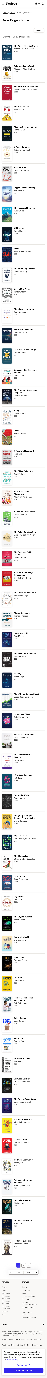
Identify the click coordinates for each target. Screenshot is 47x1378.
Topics (24, 1287)
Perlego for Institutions (6, 1302)
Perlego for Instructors (6, 1297)
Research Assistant (29, 1317)
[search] (43, 4)
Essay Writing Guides (27, 1313)
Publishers (26, 1290)
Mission (20, 1345)
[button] (18, 1265)
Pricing (4, 1287)
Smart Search (37, 1345)
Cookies (27, 1345)
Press (4, 1314)
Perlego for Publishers (6, 1307)
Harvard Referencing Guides (29, 1303)
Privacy (4, 1339)
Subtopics (37, 1339)
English (38, 30)
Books (29, 1339)
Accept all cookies (23, 1370)
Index (24, 1293)
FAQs (4, 1290)
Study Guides (27, 1299)
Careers (5, 1311)
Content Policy (20, 1340)
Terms (11, 1339)
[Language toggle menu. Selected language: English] (38, 4)
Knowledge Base (28, 1296)
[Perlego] (11, 4)
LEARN (4, 1324)
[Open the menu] (3, 4)
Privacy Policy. (13, 1359)
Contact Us (6, 1293)
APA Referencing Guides (28, 1308)
